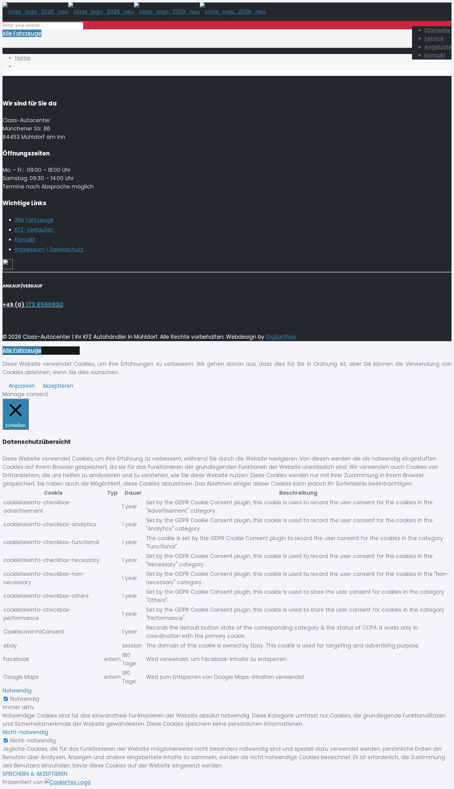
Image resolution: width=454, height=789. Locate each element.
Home (23, 58)
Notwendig (24, 699)
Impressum (30, 249)
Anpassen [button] (22, 386)
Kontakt (25, 239)
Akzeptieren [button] (58, 386)
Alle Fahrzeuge (21, 33)
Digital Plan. (281, 337)
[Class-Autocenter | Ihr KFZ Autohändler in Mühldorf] (134, 11)
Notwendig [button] (17, 690)
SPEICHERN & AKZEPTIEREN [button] (34, 774)
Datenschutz (66, 249)
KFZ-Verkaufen (34, 229)
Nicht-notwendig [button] (25, 732)
